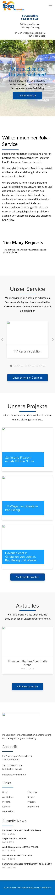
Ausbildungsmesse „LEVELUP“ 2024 (20, 847)
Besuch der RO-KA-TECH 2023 (17, 855)
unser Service (27, 95)
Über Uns (32, 792)
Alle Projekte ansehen (27, 577)
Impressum (33, 806)
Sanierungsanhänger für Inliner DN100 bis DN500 (27, 863)
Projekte (6, 801)
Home (5, 792)
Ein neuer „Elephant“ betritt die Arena (21, 830)
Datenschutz (8, 811)
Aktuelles (32, 801)
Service (31, 797)
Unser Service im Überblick (27, 377)
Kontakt (6, 806)
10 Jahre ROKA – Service (14, 838)
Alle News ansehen (27, 686)
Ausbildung (8, 797)
